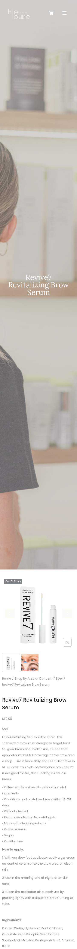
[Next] (67, 613)
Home (6, 678)
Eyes (59, 678)
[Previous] (9, 613)
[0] (51, 13)
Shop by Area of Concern (33, 678)
